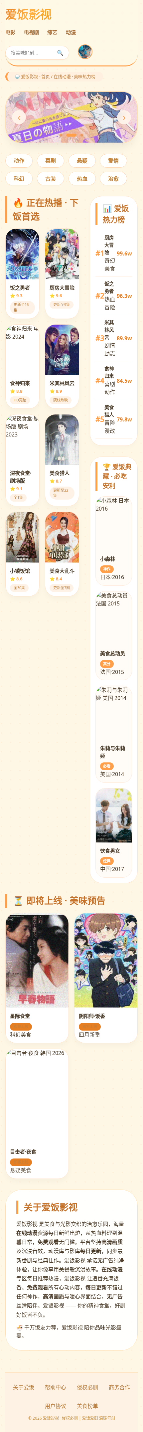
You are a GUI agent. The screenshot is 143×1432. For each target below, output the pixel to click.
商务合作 (119, 1387)
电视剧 (31, 32)
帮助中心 (55, 1387)
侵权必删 (87, 1387)
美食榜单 (87, 1406)
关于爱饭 (23, 1387)
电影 (10, 32)
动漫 (71, 32)
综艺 (52, 32)
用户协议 (55, 1406)
